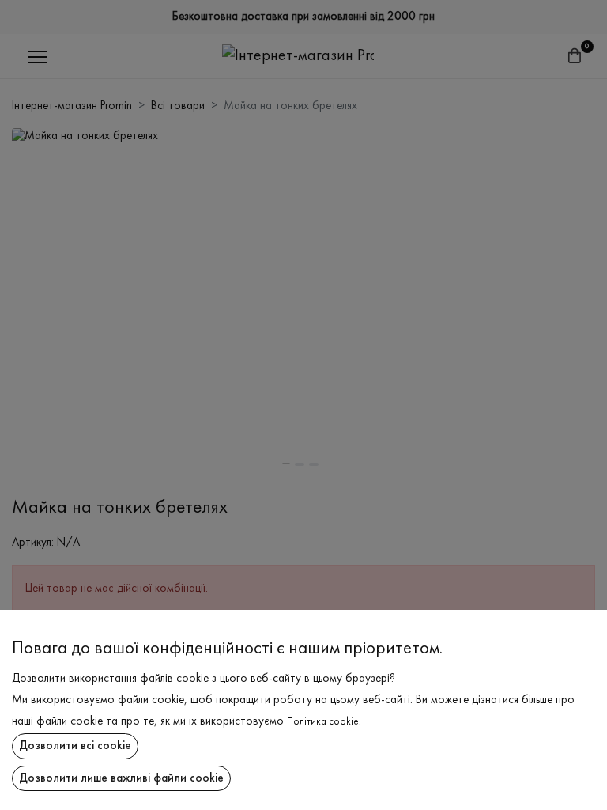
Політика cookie (323, 722)
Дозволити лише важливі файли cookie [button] (121, 778)
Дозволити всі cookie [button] (75, 745)
